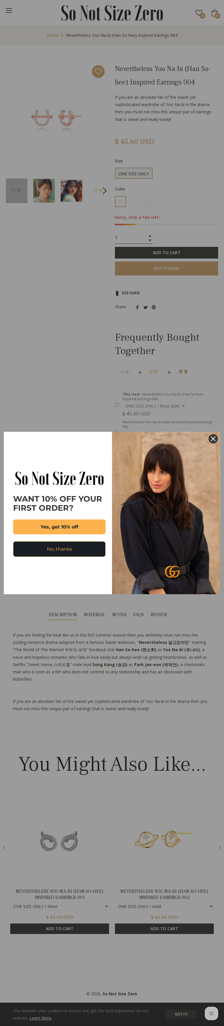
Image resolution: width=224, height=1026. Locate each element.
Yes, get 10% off (59, 527)
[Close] (213, 439)
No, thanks (59, 549)
